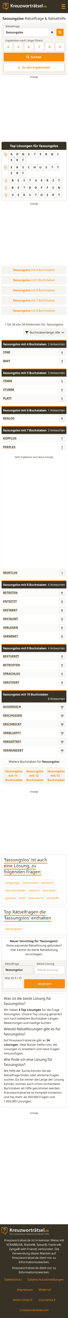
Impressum (25, 1290)
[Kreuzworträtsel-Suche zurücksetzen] (52, 32)
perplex (10, 898)
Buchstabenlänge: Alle (45, 332)
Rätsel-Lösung (45, 963)
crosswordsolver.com (34, 1310)
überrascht (36, 898)
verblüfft (53, 898)
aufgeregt (12, 883)
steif (22, 898)
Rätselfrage (12, 26)
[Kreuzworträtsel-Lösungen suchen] (60, 32)
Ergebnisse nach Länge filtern (24, 40)
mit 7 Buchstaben (34, 300)
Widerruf (45, 1290)
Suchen (36, 57)
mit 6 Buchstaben (34, 290)
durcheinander (15, 890)
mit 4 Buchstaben (34, 270)
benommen (30, 883)
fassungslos (13, 929)
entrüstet (49, 890)
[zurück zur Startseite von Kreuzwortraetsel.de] (26, 6)
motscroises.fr (23, 1300)
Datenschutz (13, 1279)
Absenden (44, 984)
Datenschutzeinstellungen (46, 1279)
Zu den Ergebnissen (36, 67)
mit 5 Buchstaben (34, 280)
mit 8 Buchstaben (34, 311)
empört (34, 890)
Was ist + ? (13, 978)
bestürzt (47, 883)
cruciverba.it (46, 1300)
